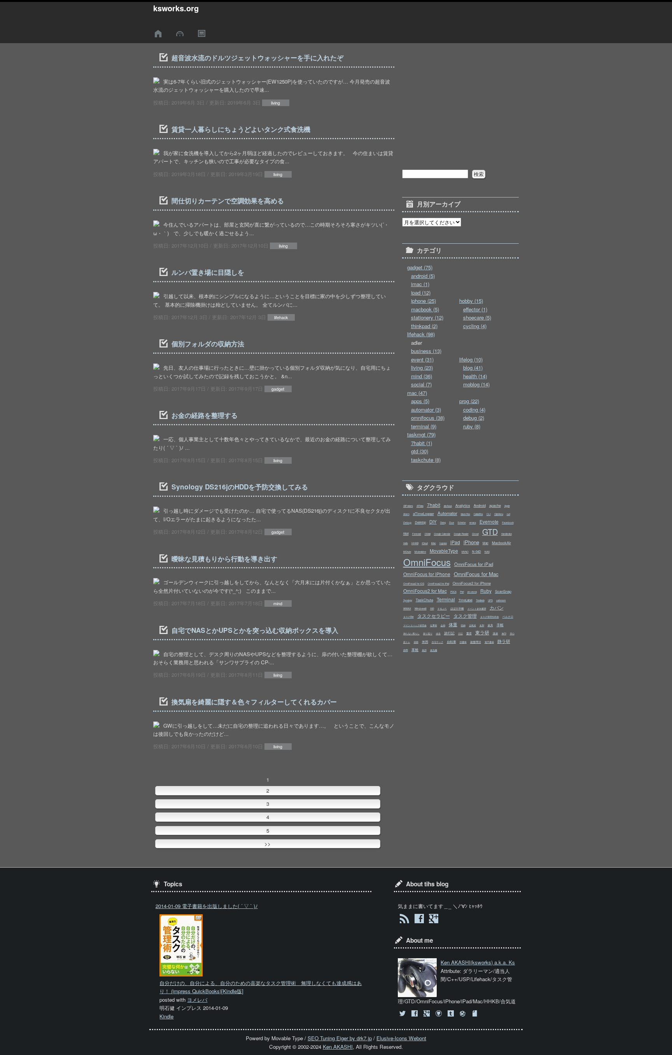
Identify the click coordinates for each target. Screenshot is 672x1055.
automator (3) (426, 409)
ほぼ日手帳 (457, 608)
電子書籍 (489, 642)
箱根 (416, 642)
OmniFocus (427, 562)
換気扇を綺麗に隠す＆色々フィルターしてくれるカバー (254, 701)
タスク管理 (465, 615)
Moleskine (420, 552)
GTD (490, 531)
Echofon (462, 522)
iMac (433, 543)
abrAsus (448, 506)
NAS (487, 552)
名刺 (482, 625)
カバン (497, 607)
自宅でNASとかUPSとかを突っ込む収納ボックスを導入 (255, 630)
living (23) (422, 367)
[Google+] (427, 1013)
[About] (181, 33)
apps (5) (420, 401)
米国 (425, 641)
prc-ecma (472, 592)
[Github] (439, 1013)
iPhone (471, 542)
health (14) (475, 376)
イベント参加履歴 (476, 608)
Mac (485, 543)
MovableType (444, 550)
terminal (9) (423, 426)
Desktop (420, 522)
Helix (405, 543)
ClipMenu (498, 514)
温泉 (495, 633)
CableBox (478, 514)
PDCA (453, 592)
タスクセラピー (433, 615)
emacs (472, 522)
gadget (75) (419, 267)
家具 (490, 625)
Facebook (508, 522)
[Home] (159, 33)
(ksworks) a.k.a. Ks (478, 962)
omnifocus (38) (427, 417)
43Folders (408, 506)
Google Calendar (442, 534)
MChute (407, 552)
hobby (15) (471, 300)
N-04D (476, 551)
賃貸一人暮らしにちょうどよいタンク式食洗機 (241, 129)
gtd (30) (419, 451)
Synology (407, 600)
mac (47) (417, 392)
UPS (490, 600)
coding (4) (474, 409)
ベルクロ (507, 616)
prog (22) (469, 401)
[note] (476, 1013)
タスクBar (408, 616)
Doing (443, 522)
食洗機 (433, 650)
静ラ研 (503, 641)
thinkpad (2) (424, 326)
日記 (460, 633)
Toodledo (480, 600)
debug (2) (473, 417)
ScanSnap (503, 591)
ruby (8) (471, 426)
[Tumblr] (451, 1013)
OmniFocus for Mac (476, 574)
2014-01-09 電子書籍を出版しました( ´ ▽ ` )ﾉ (207, 906)
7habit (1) (421, 443)
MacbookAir (501, 542)
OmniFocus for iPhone (426, 574)
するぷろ (442, 608)
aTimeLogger (423, 513)
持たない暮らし (411, 633)
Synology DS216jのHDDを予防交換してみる (240, 486)
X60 (432, 608)
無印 (504, 633)
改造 (438, 633)
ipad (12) (420, 292)
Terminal (446, 599)
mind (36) (421, 376)
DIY (433, 522)
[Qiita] (463, 1013)
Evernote (489, 521)
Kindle (166, 1016)
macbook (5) (425, 309)
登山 (512, 633)
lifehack (281, 317)
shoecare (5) (477, 317)
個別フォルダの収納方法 (208, 343)
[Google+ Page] (433, 919)
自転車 (451, 641)
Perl (462, 592)
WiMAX (407, 608)
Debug (407, 522)
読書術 (463, 642)
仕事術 (433, 625)
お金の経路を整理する (205, 415)
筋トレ (406, 642)
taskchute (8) (426, 459)
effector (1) (475, 309)
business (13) (426, 351)
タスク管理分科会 (489, 616)
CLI (488, 514)
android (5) (423, 275)
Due (451, 522)
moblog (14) (476, 384)
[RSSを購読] (404, 919)
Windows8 (421, 608)
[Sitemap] (202, 33)
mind (277, 603)
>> (267, 843)
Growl (475, 534)
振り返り (427, 633)
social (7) (421, 384)
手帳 (500, 624)
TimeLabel (465, 600)
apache (495, 505)
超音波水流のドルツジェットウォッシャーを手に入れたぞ (257, 57)
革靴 (414, 649)
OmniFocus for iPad (473, 564)
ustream (501, 600)
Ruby (486, 590)
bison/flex (465, 514)
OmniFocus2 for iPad (438, 583)
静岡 (405, 650)
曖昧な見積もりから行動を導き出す (224, 558)
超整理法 (475, 642)
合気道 (472, 625)
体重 (453, 624)
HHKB (414, 543)
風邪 (424, 650)
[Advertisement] (460, 100)
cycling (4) (474, 326)
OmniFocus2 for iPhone (472, 583)
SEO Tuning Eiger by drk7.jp (340, 1038)
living (275, 103)
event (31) (422, 359)
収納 (463, 625)
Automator (447, 513)
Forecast (416, 534)
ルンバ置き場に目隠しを (208, 272)
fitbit (406, 533)
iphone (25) (423, 300)
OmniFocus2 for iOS (413, 583)
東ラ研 (482, 632)
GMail (427, 534)
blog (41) (473, 367)
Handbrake (506, 534)
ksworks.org (176, 8)
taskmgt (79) (421, 434)
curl (508, 514)
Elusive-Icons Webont (401, 1038)
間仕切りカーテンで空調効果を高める (228, 200)
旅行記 (449, 633)
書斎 (469, 633)
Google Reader (461, 534)
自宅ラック (437, 642)
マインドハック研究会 (415, 625)
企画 (443, 625)
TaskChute (424, 600)
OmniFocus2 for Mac (425, 590)
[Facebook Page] (419, 919)
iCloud (425, 543)
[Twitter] (403, 1013)
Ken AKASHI (338, 1046)
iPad (455, 542)
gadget (277, 389)
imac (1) (420, 284)
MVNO (465, 552)
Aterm (406, 514)
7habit (433, 504)
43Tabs (420, 506)
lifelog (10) (471, 359)
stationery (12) (427, 317)
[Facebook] (415, 1013)
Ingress (443, 543)
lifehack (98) (421, 334)
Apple (507, 506)
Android (480, 505)
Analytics (462, 505)
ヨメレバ (197, 999)
